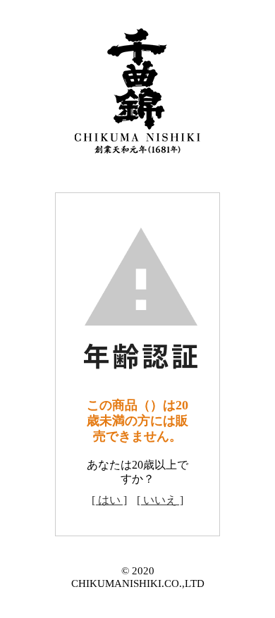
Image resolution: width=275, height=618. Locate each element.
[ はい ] (109, 500)
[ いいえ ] (160, 500)
